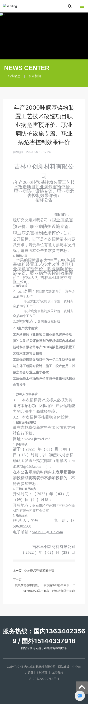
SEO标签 (42, 672)
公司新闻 (35, 76)
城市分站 (57, 672)
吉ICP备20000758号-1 (44, 678)
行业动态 (14, 76)
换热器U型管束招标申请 (39, 570)
